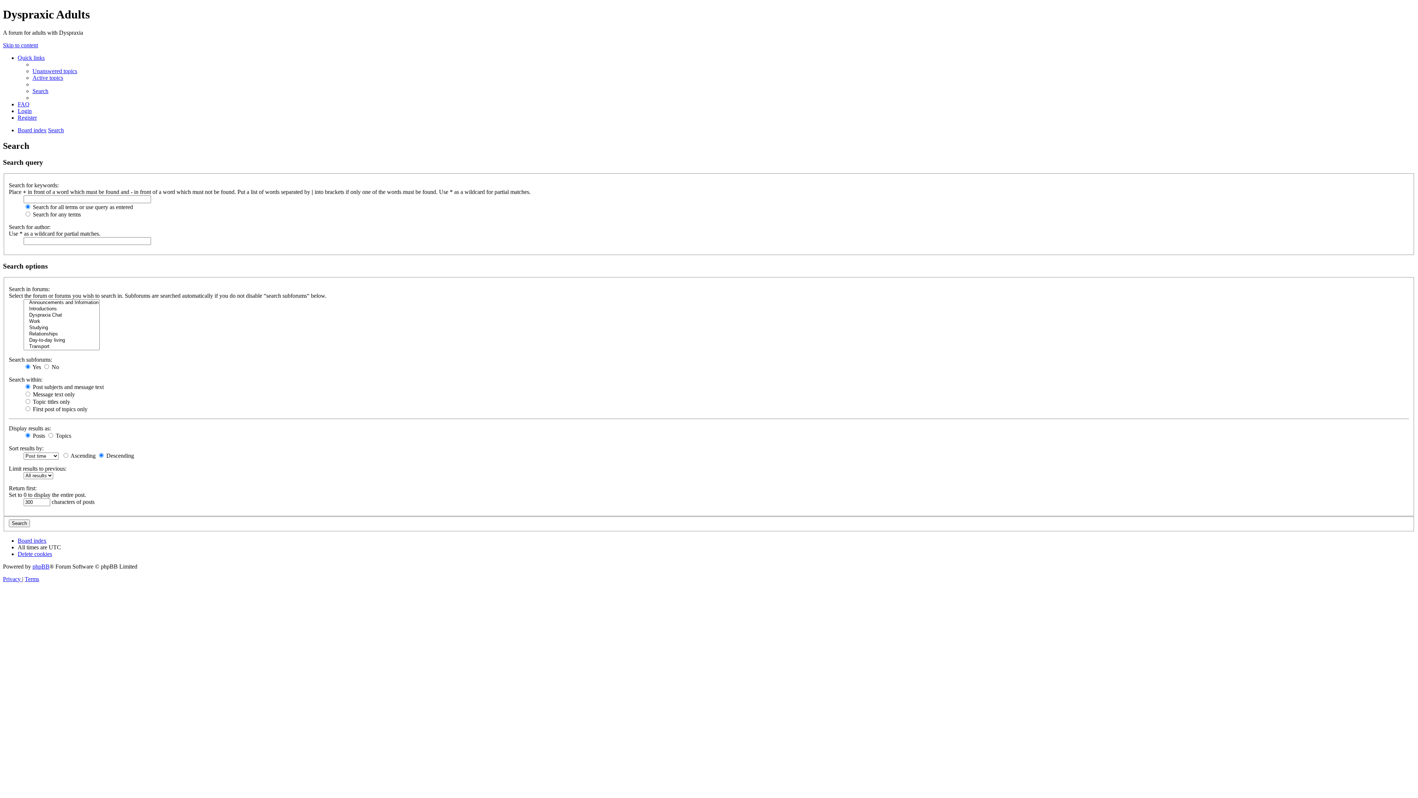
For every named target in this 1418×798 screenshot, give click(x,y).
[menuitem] (54, 71)
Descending (119, 456)
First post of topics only (59, 409)
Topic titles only (50, 402)
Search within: (25, 379)
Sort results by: (26, 448)
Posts (38, 436)
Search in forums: (29, 289)
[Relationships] (61, 334)
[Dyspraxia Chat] (61, 315)
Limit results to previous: (37, 469)
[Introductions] (61, 309)
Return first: (23, 488)
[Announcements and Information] (61, 303)
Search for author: (30, 227)
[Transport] (61, 347)
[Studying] (61, 328)
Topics (62, 436)
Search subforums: (30, 360)
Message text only (53, 394)
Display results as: (30, 428)
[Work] (61, 321)
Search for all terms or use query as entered (82, 207)
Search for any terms (56, 214)
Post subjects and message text (67, 387)
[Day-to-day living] (61, 340)
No (54, 367)
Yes (36, 367)
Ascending (82, 456)
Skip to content (20, 45)
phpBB (40, 566)
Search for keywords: (34, 185)
